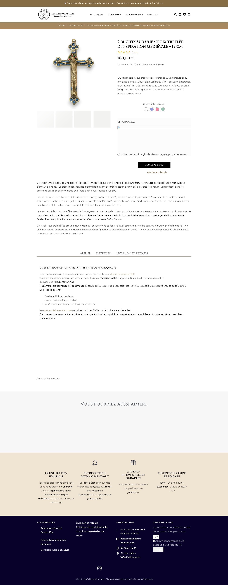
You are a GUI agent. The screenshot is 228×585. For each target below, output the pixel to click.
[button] (175, 14)
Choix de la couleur (153, 104)
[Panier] (189, 14)
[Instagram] (99, 568)
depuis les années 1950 (122, 274)
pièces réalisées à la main (58, 310)
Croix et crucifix (76, 25)
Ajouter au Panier (154, 165)
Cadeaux (113, 14)
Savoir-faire (133, 14)
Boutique (96, 14)
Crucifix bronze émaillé (98, 25)
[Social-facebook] (84, 568)
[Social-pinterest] (92, 568)
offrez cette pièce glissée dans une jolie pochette (154, 154)
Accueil (61, 25)
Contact (152, 14)
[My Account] (180, 14)
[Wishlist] (184, 14)
